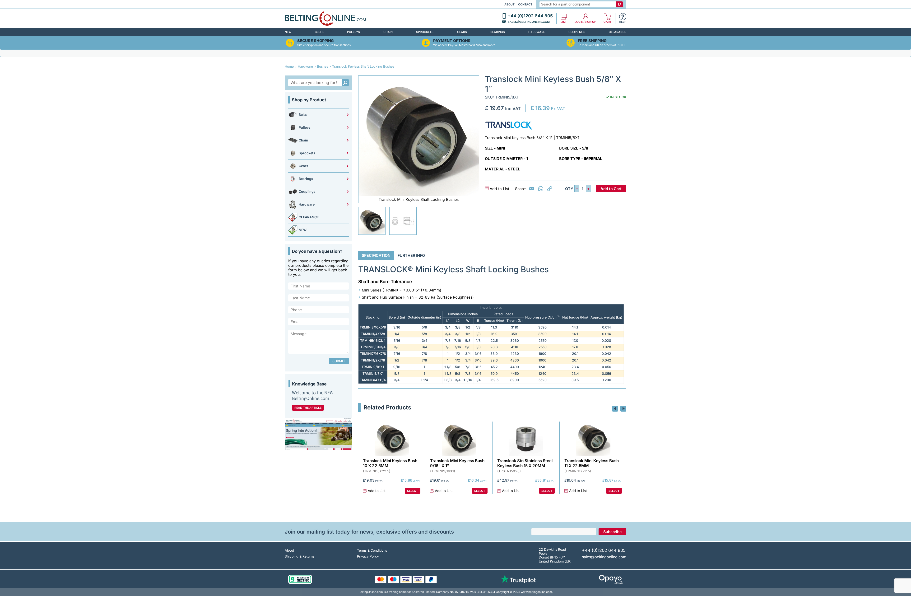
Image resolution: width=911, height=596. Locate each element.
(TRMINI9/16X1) (442, 471)
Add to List (499, 189)
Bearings (497, 32)
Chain (388, 32)
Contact (525, 4)
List (564, 21)
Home (289, 66)
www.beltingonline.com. (537, 592)
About (509, 4)
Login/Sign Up (585, 21)
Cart (608, 21)
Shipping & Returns (299, 556)
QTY (569, 189)
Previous (615, 409)
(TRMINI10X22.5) (376, 471)
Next (623, 409)
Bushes (322, 66)
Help (622, 21)
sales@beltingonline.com (529, 21)
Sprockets (424, 32)
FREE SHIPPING (592, 40)
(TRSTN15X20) (509, 471)
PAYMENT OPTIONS (451, 40)
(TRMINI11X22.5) (577, 471)
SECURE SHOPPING (315, 40)
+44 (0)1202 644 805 (530, 16)
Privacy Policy (368, 556)
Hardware (536, 32)
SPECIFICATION (376, 255)
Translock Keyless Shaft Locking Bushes (363, 66)
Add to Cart (611, 188)
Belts (319, 32)
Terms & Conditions (372, 550)
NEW (288, 32)
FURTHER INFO (411, 255)
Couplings (576, 32)
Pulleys (353, 32)
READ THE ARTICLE (307, 407)
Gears (462, 32)
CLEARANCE (617, 32)
